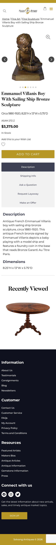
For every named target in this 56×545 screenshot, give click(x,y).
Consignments (10, 380)
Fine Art (15, 19)
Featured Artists (11, 450)
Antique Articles (10, 460)
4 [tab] (28, 87)
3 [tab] (25, 87)
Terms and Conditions (14, 433)
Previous (4, 59)
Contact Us (7, 408)
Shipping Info (28, 176)
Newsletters (8, 390)
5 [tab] (30, 87)
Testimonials (8, 375)
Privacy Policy (9, 428)
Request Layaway (28, 193)
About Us (6, 370)
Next (51, 59)
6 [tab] (33, 87)
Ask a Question (28, 184)
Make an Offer (28, 202)
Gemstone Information (14, 470)
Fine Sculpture (30, 19)
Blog (4, 385)
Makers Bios (8, 455)
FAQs (4, 418)
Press (4, 475)
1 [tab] (20, 87)
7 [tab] (35, 87)
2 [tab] (23, 87)
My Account (8, 423)
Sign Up (14, 515)
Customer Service (11, 413)
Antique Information (13, 465)
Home (5, 19)
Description (28, 167)
